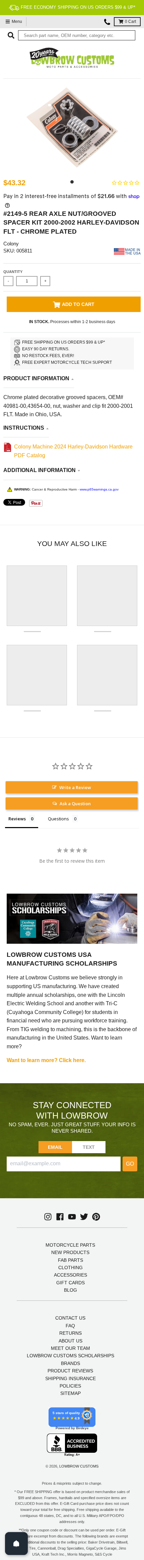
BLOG (70, 1290)
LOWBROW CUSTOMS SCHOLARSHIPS (70, 1355)
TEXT (89, 1147)
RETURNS (70, 1333)
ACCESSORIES (70, 1275)
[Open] (16, 1543)
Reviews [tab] (17, 819)
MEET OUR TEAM (70, 1348)
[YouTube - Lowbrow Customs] (72, 1217)
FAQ (70, 1325)
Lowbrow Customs (78, 1466)
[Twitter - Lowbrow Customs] (84, 1217)
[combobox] (76, 35)
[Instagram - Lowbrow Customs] (48, 1217)
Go (130, 1164)
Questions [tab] (58, 819)
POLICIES (70, 1386)
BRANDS (70, 1363)
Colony (11, 243)
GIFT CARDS (70, 1282)
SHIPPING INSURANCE (70, 1378)
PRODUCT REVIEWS (70, 1370)
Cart (130, 21)
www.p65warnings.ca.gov (99, 489)
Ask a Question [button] (75, 804)
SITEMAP (70, 1393)
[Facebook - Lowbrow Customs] (60, 1217)
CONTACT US (70, 1318)
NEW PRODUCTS (70, 1252)
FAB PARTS (70, 1260)
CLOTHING (70, 1267)
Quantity (12, 272)
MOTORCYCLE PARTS (70, 1245)
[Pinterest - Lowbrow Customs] (96, 1217)
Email (55, 1147)
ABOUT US (70, 1340)
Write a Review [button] (75, 787)
